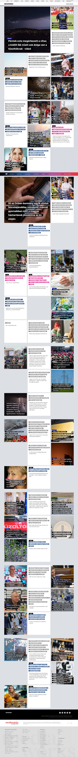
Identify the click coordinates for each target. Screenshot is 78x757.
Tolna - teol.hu (7, 753)
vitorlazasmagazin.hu (44, 744)
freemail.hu (60, 740)
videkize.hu (42, 746)
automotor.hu (42, 732)
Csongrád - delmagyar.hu (10, 737)
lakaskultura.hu (43, 734)
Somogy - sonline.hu (9, 750)
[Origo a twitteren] (62, 712)
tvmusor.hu (42, 747)
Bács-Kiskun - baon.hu (9, 731)
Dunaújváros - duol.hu (9, 738)
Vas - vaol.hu (25, 729)
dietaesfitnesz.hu (43, 743)
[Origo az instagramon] (65, 712)
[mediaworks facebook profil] (68, 723)
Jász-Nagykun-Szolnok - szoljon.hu (11, 746)
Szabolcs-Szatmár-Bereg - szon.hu (11, 751)
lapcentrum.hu (60, 744)
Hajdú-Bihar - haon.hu (9, 743)
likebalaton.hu (43, 737)
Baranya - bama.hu (8, 732)
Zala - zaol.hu (25, 732)
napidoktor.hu (42, 738)
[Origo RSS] (70, 712)
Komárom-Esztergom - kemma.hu (11, 747)
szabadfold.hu (25, 740)
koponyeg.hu (60, 741)
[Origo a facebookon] (60, 712)
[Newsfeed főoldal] (9, 712)
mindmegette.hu (43, 740)
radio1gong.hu (60, 750)
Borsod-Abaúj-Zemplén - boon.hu (11, 735)
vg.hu (24, 749)
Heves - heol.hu (8, 744)
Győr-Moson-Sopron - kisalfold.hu (11, 741)
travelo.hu (42, 741)
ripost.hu (59, 729)
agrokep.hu (25, 750)
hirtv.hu (24, 741)
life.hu (59, 732)
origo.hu (24, 743)
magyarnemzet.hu (26, 738)
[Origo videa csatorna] (67, 712)
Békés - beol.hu (8, 734)
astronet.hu (42, 731)
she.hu (59, 733)
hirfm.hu (59, 752)
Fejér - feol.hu (7, 740)
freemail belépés (69, 4)
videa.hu (59, 743)
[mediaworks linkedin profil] (71, 723)
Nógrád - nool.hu (8, 748)
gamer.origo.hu (43, 735)
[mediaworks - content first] (12, 723)
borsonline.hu (42, 753)
